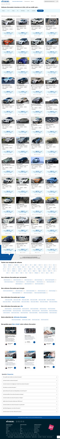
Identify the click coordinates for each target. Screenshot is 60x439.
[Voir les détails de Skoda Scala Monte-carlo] (8, 66)
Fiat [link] (6, 433)
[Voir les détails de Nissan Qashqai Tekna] (23, 86)
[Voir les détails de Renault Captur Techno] (23, 66)
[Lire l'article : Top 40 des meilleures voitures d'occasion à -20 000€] (15, 368)
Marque (3, 10)
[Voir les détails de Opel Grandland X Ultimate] (37, 27)
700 (35, 255)
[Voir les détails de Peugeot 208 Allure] (52, 245)
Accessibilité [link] (39, 436)
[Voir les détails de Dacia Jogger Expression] (8, 166)
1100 (38, 255)
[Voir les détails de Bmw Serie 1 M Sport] (52, 166)
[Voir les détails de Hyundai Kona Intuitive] (23, 146)
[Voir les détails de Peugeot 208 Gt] (37, 206)
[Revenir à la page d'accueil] (5, 1)
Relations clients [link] (34, 436)
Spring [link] (21, 428)
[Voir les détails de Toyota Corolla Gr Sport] (8, 86)
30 (26, 255)
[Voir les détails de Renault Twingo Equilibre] (8, 27)
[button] (30, 377)
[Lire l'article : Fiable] (15, 344)
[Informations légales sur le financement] (12, 32)
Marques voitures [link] (36, 430)
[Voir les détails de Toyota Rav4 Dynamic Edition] (23, 186)
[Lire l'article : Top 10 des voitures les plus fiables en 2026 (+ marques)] (54, 367)
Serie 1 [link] (21, 433)
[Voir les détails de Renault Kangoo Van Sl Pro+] (23, 27)
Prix (17, 10)
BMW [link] (7, 432)
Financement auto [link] (37, 427)
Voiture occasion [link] (8, 425)
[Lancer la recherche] (57, 1)
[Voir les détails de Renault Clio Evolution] (23, 126)
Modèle (8, 10)
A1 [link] (20, 432)
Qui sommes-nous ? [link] (37, 425)
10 (25, 255)
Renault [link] (7, 428)
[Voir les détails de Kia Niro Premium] (52, 47)
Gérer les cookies (49, 436)
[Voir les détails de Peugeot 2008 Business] (37, 66)
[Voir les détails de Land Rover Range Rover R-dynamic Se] (37, 86)
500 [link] (20, 429)
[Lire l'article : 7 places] (34, 342)
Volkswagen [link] (8, 430)
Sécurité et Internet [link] (28, 436)
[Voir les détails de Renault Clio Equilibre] (8, 47)
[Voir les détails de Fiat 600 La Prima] (37, 126)
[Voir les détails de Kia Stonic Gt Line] (8, 146)
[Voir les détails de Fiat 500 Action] (8, 225)
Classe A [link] (21, 430)
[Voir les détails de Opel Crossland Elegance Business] (37, 166)
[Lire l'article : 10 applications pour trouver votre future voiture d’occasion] (54, 344)
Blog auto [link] (35, 432)
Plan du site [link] (44, 436)
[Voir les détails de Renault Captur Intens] (37, 186)
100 (31, 255)
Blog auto (32, 1)
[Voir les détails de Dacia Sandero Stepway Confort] (23, 245)
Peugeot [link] (7, 427)
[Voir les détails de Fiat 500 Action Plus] (37, 225)
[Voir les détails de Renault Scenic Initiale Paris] (37, 106)
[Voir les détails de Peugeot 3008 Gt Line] (23, 206)
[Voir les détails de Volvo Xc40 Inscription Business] (52, 106)
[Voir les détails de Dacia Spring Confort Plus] (52, 27)
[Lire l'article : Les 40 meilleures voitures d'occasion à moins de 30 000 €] (34, 368)
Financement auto (27, 1)
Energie (13, 10)
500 (34, 255)
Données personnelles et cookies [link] (19, 436)
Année (28, 10)
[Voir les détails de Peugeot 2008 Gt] (37, 47)
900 (36, 255)
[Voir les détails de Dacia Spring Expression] (8, 245)
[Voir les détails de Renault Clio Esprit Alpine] (37, 146)
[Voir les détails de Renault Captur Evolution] (52, 206)
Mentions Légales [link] (10, 436)
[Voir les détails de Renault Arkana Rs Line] (8, 126)
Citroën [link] (7, 429)
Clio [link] (20, 425)
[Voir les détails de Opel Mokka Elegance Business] (37, 245)
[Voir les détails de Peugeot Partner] (8, 206)
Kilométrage (23, 10)
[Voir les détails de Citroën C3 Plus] (8, 186)
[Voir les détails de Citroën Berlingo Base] (23, 225)
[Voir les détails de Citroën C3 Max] (23, 47)
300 (32, 255)
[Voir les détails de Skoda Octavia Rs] (23, 166)
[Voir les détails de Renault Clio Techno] (52, 146)
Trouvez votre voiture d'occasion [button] (17, 1)
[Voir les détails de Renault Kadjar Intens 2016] (52, 86)
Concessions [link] (36, 428)
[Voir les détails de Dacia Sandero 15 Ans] (23, 106)
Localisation (33, 10)
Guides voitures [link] (36, 429)
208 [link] (20, 427)
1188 (40, 255)
